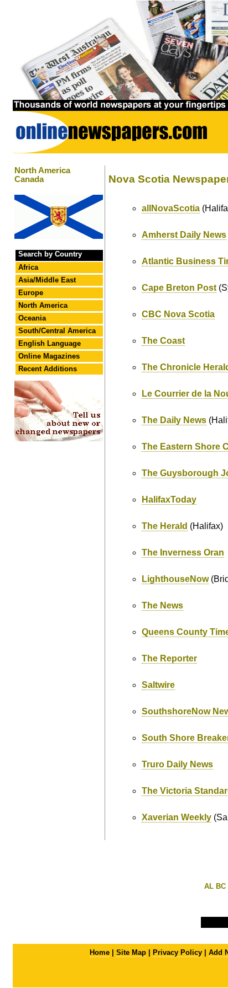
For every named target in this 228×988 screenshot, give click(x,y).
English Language (49, 343)
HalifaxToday (169, 499)
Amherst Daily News (184, 234)
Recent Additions (47, 369)
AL (209, 886)
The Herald (165, 526)
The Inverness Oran (183, 552)
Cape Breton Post (179, 287)
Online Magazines (49, 356)
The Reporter (169, 658)
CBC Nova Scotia (178, 314)
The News (162, 605)
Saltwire (158, 685)
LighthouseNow (175, 579)
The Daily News (174, 420)
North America (43, 305)
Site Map (131, 952)
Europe (30, 293)
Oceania (32, 318)
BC (221, 886)
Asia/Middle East (47, 280)
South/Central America (57, 331)
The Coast (163, 340)
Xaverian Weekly (176, 817)
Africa (28, 267)
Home (100, 952)
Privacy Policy (177, 952)
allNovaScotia (171, 208)
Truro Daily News (177, 764)
